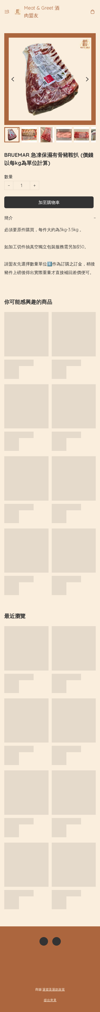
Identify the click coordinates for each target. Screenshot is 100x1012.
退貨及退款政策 (53, 989)
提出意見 (50, 1000)
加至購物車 (49, 202)
